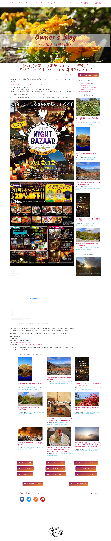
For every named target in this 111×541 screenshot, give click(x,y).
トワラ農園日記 (83, 85)
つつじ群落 (92, 412)
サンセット (85, 449)
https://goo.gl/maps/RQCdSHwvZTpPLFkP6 (30, 344)
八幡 (97, 412)
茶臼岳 (98, 157)
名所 (86, 157)
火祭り (40, 447)
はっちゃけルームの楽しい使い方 (89, 87)
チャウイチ (91, 449)
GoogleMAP (78, 3)
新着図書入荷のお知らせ (86, 89)
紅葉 (95, 157)
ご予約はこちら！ (100, 3)
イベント (87, 223)
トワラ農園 (88, 122)
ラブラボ (66, 453)
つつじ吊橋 (86, 412)
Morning (21, 3)
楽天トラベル (88, 3)
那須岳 (88, 159)
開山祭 (97, 451)
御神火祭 (32, 447)
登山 (93, 157)
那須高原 (92, 124)
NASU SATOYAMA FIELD (61, 422)
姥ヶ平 (89, 157)
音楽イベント (67, 424)
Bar (55, 3)
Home (8, 3)
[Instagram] (35, 499)
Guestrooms (29, 3)
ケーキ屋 (61, 453)
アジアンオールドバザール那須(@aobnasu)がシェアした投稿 (32, 323)
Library (50, 3)
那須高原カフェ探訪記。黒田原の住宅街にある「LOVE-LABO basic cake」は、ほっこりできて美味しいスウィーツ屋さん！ (60, 449)
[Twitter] (28, 499)
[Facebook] (22, 499)
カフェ (56, 453)
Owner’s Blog (68, 3)
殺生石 (36, 447)
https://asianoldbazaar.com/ (22, 342)
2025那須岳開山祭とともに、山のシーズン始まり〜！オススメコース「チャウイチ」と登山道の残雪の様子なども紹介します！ (88, 445)
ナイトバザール (93, 223)
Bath (37, 3)
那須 (88, 124)
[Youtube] (42, 499)
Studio (43, 3)
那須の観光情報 (83, 91)
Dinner (14, 3)
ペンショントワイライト (91, 186)
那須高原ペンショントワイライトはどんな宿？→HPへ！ (26, 84)
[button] (88, 75)
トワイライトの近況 (85, 84)
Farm (60, 3)
